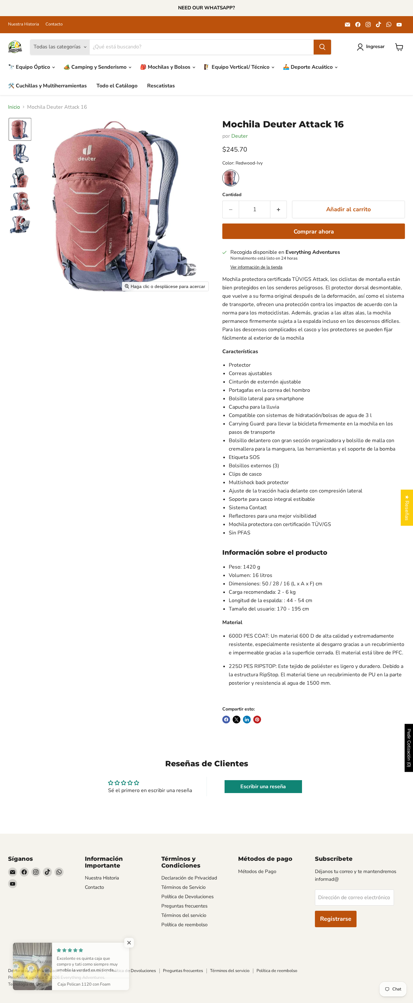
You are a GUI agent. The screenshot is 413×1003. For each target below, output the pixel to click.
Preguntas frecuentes (184, 906)
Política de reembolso (184, 924)
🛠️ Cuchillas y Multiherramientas (47, 85)
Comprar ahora (314, 231)
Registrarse (335, 919)
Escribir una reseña (263, 786)
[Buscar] (322, 47)
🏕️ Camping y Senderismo (96, 67)
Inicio (14, 107)
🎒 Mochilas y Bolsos (166, 67)
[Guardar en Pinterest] (257, 719)
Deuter (239, 136)
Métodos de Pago (257, 871)
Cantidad (231, 194)
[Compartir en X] (236, 719)
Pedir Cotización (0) (409, 748)
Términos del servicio (183, 915)
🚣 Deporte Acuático (308, 67)
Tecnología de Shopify (28, 984)
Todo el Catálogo (116, 85)
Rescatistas (161, 85)
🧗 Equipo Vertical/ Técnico (237, 67)
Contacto (54, 24)
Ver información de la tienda (256, 267)
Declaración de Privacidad (189, 878)
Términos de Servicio (183, 887)
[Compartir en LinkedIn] (247, 719)
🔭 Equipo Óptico (29, 67)
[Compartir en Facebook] (226, 719)
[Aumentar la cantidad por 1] (278, 209)
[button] (372, 47)
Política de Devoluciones (187, 896)
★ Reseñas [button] (406, 508)
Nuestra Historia (23, 24)
